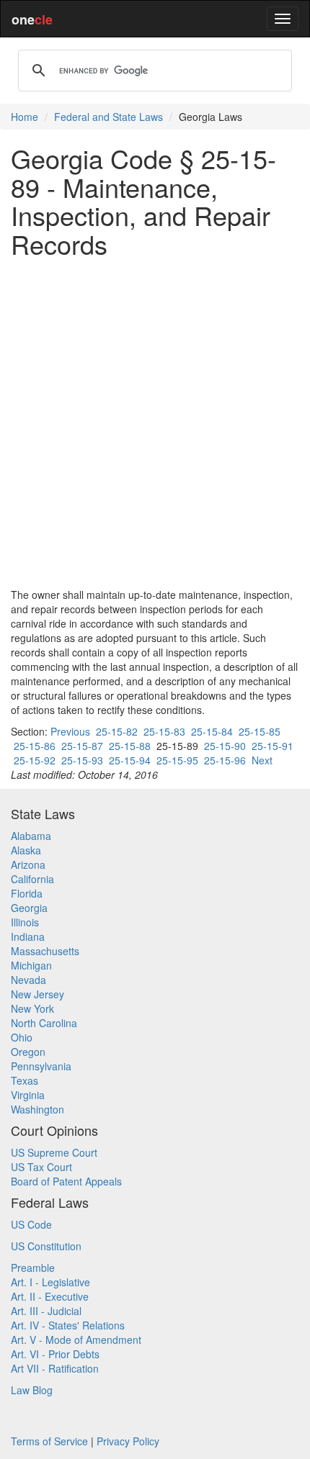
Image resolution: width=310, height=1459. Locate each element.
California (32, 879)
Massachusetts (45, 951)
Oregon (28, 1051)
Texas (24, 1080)
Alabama (31, 835)
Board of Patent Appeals (66, 1181)
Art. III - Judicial (46, 1311)
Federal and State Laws (108, 116)
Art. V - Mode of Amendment (76, 1339)
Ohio (21, 1037)
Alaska (26, 850)
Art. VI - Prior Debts (55, 1354)
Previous (70, 731)
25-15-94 (130, 760)
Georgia (29, 907)
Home (24, 116)
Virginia (28, 1095)
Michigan (31, 965)
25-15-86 (35, 745)
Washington (37, 1109)
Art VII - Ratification (55, 1368)
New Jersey (37, 994)
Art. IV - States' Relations (68, 1325)
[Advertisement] (155, 422)
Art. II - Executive (50, 1296)
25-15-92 (35, 760)
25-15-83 (164, 731)
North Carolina (44, 1023)
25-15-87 (82, 745)
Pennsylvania (41, 1066)
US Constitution (46, 1246)
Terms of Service (49, 1441)
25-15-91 (272, 745)
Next (262, 760)
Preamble (33, 1267)
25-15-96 (225, 760)
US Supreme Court (54, 1152)
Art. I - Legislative (50, 1282)
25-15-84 (212, 731)
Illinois (25, 922)
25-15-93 (82, 760)
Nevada (28, 979)
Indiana (28, 936)
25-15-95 (177, 760)
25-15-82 (117, 731)
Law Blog (32, 1390)
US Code (31, 1224)
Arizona (28, 864)
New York (32, 1008)
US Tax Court (41, 1167)
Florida (27, 893)
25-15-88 (130, 745)
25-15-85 (259, 731)
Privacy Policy (128, 1441)
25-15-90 (225, 745)
